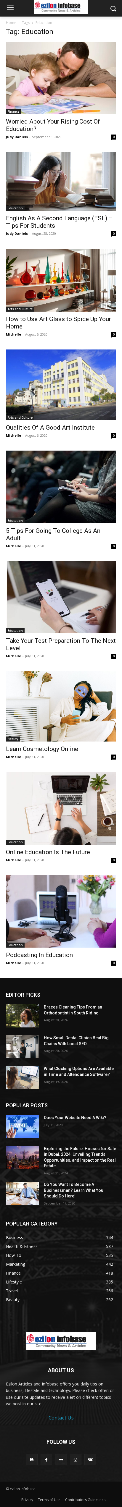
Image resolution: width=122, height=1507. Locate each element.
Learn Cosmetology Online (42, 748)
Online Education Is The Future (48, 852)
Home (11, 22)
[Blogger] (32, 1459)
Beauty (13, 739)
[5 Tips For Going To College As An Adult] (61, 487)
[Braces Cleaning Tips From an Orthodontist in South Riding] (22, 1015)
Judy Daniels (17, 137)
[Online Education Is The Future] (61, 808)
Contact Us (61, 1417)
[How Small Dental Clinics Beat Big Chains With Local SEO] (22, 1046)
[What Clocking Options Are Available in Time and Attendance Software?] (22, 1077)
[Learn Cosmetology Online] (61, 706)
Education (15, 208)
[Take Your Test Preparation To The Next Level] (61, 597)
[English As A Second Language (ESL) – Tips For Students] (61, 181)
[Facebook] (46, 1459)
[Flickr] (61, 1459)
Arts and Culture (20, 309)
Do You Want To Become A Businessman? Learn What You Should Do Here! (73, 1190)
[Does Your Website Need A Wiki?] (22, 1126)
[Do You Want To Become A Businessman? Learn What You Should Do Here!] (22, 1193)
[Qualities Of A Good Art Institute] (61, 384)
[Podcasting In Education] (61, 911)
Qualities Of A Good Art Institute (50, 427)
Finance (13, 111)
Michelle (13, 334)
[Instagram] (75, 1459)
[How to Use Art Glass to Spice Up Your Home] (61, 280)
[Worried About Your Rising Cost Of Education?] (61, 78)
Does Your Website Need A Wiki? (75, 1117)
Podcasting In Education (39, 955)
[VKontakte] (90, 1459)
